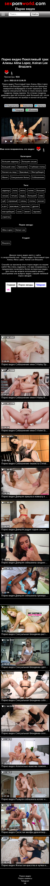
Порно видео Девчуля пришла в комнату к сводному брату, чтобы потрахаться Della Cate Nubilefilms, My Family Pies (25, 496)
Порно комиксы (25, 878)
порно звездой (24, 276)
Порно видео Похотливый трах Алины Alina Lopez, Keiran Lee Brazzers (25, 63)
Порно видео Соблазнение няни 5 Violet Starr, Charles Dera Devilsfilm (25, 430)
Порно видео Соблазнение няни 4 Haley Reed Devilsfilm (25, 397)
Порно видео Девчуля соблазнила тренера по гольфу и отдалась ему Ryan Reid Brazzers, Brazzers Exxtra (25, 595)
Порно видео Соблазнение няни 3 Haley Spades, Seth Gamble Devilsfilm (25, 364)
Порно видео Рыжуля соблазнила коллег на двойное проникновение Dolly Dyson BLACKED (25, 799)
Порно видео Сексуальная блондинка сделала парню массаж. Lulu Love (25, 667)
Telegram (25, 881)
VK (25, 883)
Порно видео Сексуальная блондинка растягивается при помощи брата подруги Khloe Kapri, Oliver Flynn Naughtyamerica (25, 634)
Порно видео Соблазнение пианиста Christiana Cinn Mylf (25, 463)
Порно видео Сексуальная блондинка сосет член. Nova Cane (25, 733)
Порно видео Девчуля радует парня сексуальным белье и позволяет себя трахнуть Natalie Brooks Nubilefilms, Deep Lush (25, 529)
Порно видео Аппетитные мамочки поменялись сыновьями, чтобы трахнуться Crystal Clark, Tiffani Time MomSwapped (25, 766)
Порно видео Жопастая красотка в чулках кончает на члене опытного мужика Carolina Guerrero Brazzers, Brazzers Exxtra (25, 865)
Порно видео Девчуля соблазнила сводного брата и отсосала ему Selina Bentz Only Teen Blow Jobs (25, 562)
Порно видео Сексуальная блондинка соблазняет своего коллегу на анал (25, 700)
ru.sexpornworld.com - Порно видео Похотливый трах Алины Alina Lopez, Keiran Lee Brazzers (25, 258)
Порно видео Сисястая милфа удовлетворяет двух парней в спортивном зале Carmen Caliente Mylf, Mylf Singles (25, 832)
